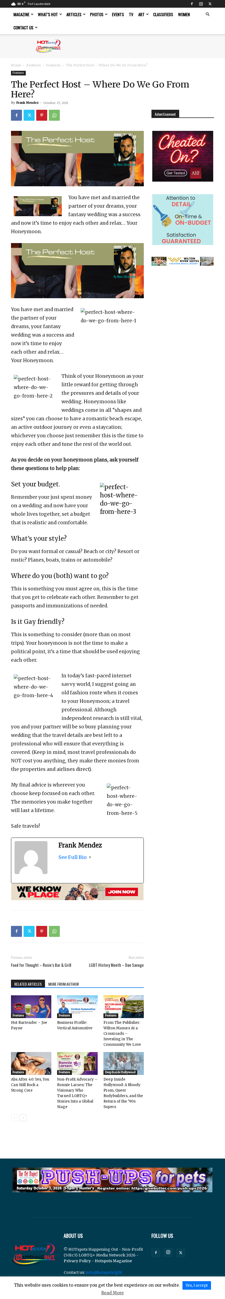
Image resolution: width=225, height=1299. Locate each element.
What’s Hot (48, 14)
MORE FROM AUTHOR (63, 984)
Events (118, 14)
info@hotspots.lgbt (104, 1272)
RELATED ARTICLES (28, 984)
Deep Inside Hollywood (120, 1072)
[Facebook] (192, 4)
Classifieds (163, 14)
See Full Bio (72, 857)
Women (184, 14)
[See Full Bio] (90, 857)
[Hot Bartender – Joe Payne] (31, 1006)
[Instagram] (201, 4)
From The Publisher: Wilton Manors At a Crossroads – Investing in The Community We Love (122, 1033)
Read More (112, 1292)
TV (131, 14)
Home (16, 65)
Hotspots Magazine (113, 1260)
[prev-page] (14, 1117)
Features (33, 65)
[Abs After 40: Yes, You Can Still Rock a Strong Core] (31, 1063)
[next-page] (23, 1117)
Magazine (21, 14)
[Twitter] (210, 4)
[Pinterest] (41, 115)
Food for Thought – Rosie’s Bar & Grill (41, 965)
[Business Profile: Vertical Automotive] (77, 1006)
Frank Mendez (27, 103)
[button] (207, 14)
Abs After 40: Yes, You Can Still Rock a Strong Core (30, 1085)
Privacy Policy (77, 1260)
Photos (96, 14)
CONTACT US (23, 27)
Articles (73, 14)
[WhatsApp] (54, 115)
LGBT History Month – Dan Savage (116, 965)
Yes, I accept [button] (197, 1285)
